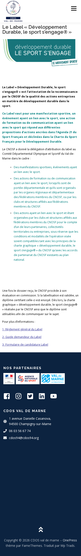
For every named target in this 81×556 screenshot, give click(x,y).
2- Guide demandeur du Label (21, 337)
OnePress (70, 540)
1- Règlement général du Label (22, 329)
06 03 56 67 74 (20, 431)
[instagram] (20, 396)
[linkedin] (43, 396)
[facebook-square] (8, 396)
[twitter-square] (32, 396)
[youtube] (55, 396)
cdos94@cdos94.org (24, 438)
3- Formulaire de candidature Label (25, 344)
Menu (73, 8)
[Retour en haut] (41, 530)
